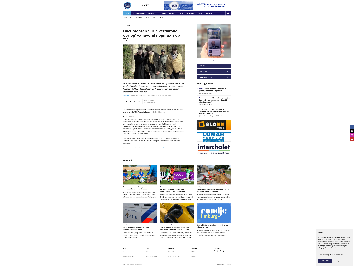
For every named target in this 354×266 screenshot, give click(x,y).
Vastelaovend (139, 17)
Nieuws (127, 13)
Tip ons (180, 13)
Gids (124, 254)
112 (131, 17)
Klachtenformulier (174, 257)
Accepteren (324, 261)
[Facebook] (214, 251)
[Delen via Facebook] (130, 101)
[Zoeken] (228, 13)
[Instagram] (220, 251)
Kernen (151, 13)
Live (124, 251)
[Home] (131, 5)
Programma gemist (128, 257)
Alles (125, 17)
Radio (164, 13)
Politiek (161, 17)
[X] (217, 251)
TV (157, 13)
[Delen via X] (134, 101)
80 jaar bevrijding (139, 13)
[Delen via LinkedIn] (127, 101)
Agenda (200, 13)
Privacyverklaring (219, 264)
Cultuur (148, 17)
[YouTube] (223, 251)
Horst (150, 5)
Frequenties (171, 254)
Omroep (171, 13)
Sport (154, 17)
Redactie (126, 96)
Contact (209, 13)
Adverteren (190, 13)
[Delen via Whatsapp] (139, 101)
